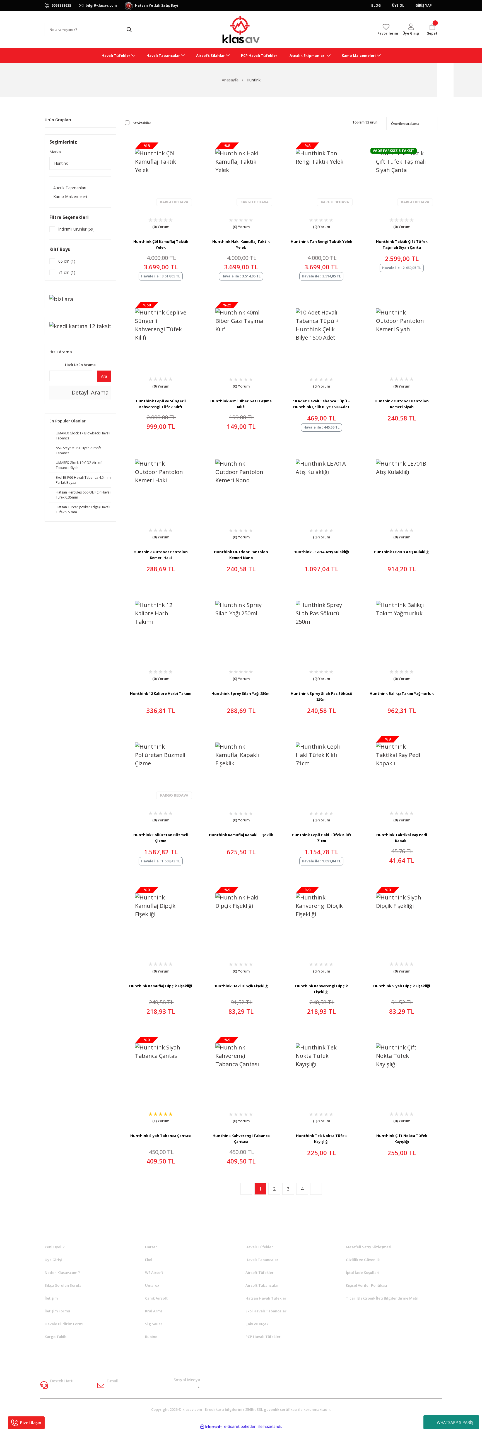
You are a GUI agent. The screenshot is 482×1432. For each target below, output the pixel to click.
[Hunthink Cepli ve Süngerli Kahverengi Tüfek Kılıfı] (160, 334)
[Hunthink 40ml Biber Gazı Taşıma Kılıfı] (241, 334)
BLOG (376, 5)
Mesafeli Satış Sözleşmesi (368, 1246)
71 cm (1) (66, 272)
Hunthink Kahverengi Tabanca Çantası (241, 1138)
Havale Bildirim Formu (65, 1323)
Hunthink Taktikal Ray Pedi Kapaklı (401, 837)
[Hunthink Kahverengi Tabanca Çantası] (241, 1069)
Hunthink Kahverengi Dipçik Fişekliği (321, 988)
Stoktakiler (142, 123)
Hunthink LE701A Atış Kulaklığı (321, 551)
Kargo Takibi (56, 1336)
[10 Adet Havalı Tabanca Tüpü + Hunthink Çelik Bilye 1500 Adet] (321, 334)
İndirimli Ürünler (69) (76, 229)
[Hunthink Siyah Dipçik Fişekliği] (401, 919)
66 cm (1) (66, 261)
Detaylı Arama (89, 392)
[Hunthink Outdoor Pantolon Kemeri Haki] (160, 485)
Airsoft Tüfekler (259, 1272)
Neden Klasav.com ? (62, 1272)
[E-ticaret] (240, 1426)
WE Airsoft (154, 1272)
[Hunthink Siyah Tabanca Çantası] (160, 1069)
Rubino (151, 1336)
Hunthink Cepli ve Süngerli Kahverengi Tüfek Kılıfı (161, 403)
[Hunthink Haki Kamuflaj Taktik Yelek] (241, 174)
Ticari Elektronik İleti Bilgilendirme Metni (383, 1298)
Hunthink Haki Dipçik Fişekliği (241, 985)
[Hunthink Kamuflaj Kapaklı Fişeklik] (241, 768)
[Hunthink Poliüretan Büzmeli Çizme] (160, 768)
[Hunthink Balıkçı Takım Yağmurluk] (401, 626)
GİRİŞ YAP (423, 5)
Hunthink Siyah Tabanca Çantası (160, 1135)
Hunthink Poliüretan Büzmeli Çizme (160, 837)
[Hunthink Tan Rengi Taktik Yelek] (321, 174)
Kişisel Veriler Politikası (366, 1285)
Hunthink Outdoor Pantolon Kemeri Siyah (402, 403)
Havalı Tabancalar (261, 1259)
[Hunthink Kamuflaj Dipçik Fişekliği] (160, 919)
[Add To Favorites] (147, 228)
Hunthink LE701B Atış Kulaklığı (402, 551)
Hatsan (151, 1246)
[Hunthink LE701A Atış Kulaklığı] (321, 485)
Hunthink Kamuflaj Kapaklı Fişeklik (241, 834)
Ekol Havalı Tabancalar (265, 1311)
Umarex (152, 1285)
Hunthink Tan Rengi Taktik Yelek (321, 241)
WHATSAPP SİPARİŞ (455, 1422)
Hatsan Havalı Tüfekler (265, 1298)
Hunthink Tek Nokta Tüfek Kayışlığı (321, 1138)
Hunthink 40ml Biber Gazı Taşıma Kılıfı (241, 403)
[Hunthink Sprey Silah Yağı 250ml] (241, 626)
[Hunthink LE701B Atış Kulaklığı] (401, 485)
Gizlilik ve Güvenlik (363, 1259)
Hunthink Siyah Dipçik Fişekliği (401, 985)
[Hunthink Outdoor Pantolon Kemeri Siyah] (401, 334)
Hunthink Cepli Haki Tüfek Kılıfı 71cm (321, 837)
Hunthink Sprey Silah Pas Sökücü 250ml (321, 696)
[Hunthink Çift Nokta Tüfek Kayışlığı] (401, 1069)
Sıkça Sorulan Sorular (64, 1285)
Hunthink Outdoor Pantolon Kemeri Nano (241, 554)
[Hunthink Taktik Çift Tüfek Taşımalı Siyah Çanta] (401, 174)
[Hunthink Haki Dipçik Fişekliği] (241, 919)
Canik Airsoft (156, 1298)
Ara (104, 376)
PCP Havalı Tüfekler (263, 1336)
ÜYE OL (398, 5)
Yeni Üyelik (54, 1246)
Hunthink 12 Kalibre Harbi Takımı (160, 693)
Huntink (254, 80)
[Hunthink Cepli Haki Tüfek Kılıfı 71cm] (321, 768)
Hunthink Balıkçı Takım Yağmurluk (402, 693)
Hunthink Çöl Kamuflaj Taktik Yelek (160, 244)
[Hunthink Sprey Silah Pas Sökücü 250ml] (321, 626)
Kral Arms (153, 1311)
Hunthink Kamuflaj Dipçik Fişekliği (160, 985)
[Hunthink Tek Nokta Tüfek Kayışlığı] (321, 1069)
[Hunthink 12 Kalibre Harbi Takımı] (160, 626)
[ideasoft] (211, 1426)
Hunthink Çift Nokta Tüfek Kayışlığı (401, 1138)
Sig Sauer (153, 1323)
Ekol (148, 1259)
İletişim (51, 1298)
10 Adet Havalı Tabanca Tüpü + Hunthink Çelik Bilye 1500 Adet (321, 403)
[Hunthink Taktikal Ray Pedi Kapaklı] (401, 768)
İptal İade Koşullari (362, 1272)
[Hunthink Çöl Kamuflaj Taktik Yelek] (160, 174)
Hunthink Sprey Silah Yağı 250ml (241, 693)
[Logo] (240, 29)
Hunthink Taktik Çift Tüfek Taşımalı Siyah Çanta (402, 244)
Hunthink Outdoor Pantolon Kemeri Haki (161, 554)
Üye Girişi (53, 1259)
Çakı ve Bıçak (256, 1323)
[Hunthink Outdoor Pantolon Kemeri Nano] (241, 485)
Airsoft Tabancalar (262, 1285)
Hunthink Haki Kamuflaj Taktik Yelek (241, 244)
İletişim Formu (57, 1311)
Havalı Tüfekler (259, 1246)
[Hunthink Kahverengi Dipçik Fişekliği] (321, 919)
